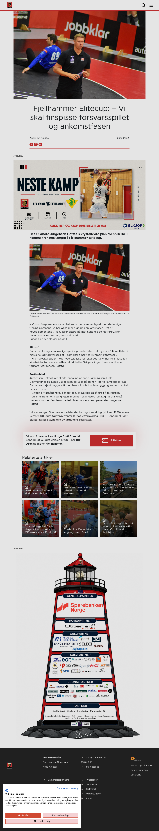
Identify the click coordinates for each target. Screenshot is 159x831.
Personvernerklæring (67, 788)
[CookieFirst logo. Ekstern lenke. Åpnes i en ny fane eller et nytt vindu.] (6, 790)
